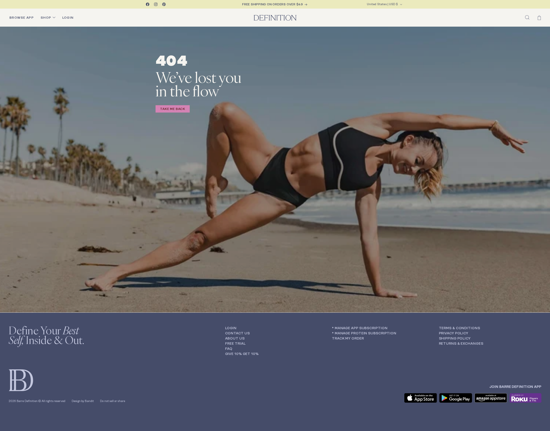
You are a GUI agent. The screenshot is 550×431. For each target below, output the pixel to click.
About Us (235, 338)
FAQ (229, 349)
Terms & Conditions (459, 328)
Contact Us (237, 333)
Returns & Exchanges (461, 343)
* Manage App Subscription (360, 328)
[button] (527, 17)
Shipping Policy (455, 338)
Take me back (172, 109)
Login (231, 328)
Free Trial (235, 343)
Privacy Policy (454, 333)
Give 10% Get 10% (242, 354)
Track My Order (348, 338)
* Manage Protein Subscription (364, 333)
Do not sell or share (112, 401)
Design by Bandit (83, 401)
